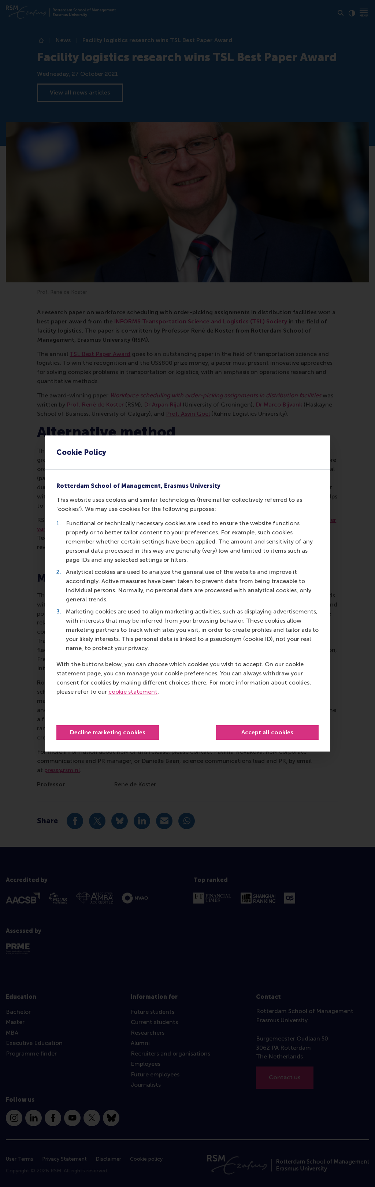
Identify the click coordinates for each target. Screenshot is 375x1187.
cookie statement (132, 691)
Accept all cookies (267, 732)
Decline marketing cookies (107, 732)
